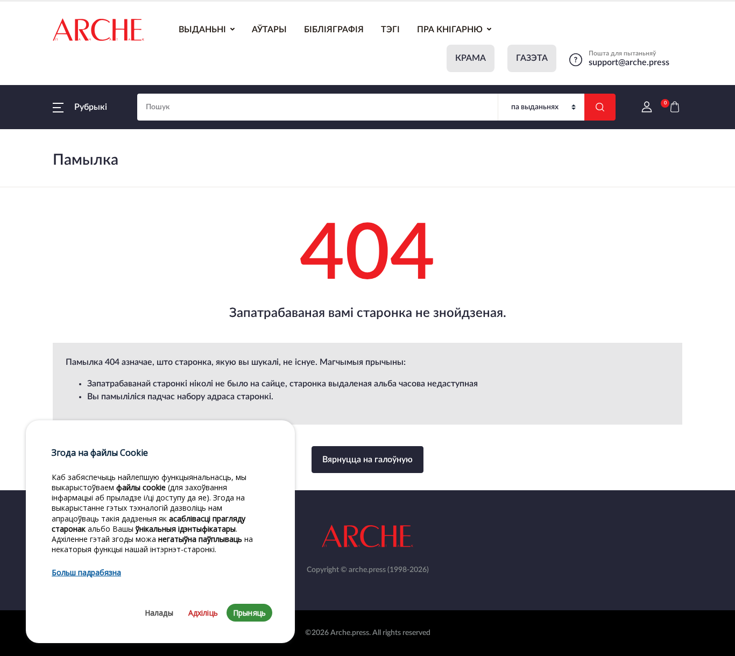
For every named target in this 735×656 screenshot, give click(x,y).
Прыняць (249, 613)
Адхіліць (203, 613)
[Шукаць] (600, 107)
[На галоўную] (98, 29)
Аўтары (269, 29)
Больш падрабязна (86, 573)
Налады (159, 613)
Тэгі (390, 29)
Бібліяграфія (334, 29)
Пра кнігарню (450, 29)
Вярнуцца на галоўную (367, 459)
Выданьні (202, 29)
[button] (80, 107)
